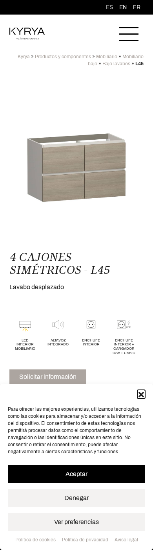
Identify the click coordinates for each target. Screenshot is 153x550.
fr (136, 7)
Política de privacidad (85, 540)
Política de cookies (35, 540)
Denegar (76, 498)
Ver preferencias (76, 522)
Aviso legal (126, 540)
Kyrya (24, 56)
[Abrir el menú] (129, 34)
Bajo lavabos (116, 63)
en (123, 7)
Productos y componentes (63, 56)
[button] (141, 394)
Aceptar (76, 474)
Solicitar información (47, 376)
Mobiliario (106, 56)
